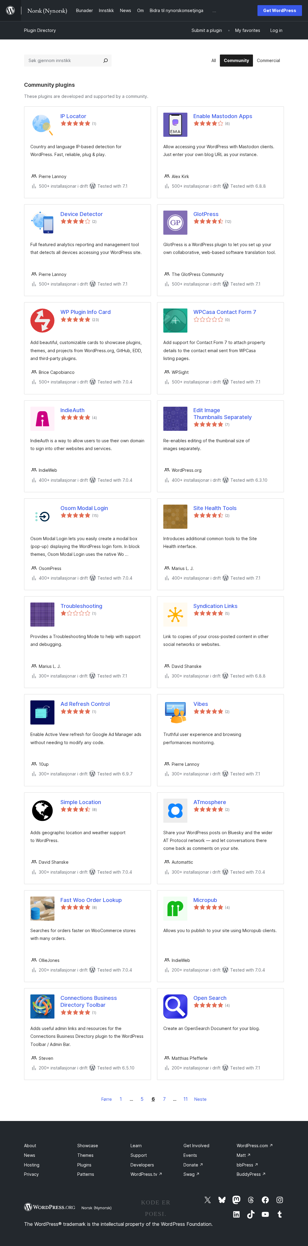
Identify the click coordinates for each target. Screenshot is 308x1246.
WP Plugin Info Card (85, 312)
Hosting (31, 1164)
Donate (193, 1164)
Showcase (87, 1145)
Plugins (84, 1164)
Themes (85, 1155)
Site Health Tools (215, 508)
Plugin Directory (40, 30)
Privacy (31, 1174)
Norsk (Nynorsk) (97, 1207)
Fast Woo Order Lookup (91, 900)
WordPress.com (255, 1145)
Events (190, 1155)
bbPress (247, 1164)
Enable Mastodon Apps (222, 116)
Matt (244, 1155)
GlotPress (206, 214)
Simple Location (80, 802)
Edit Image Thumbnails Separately (222, 413)
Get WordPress (279, 10)
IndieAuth (72, 410)
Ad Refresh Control (85, 704)
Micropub (205, 900)
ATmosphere (209, 802)
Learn (136, 1145)
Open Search (209, 998)
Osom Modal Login (84, 508)
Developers (142, 1164)
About (30, 1145)
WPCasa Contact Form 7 (224, 312)
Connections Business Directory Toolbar (88, 1001)
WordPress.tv (146, 1174)
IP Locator (73, 116)
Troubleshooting (81, 606)
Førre (106, 1099)
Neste (200, 1099)
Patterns (85, 1174)
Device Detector (81, 214)
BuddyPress (251, 1174)
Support (139, 1155)
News (29, 1155)
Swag (191, 1174)
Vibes (200, 704)
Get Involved (196, 1145)
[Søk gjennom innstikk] (106, 61)
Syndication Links (215, 606)
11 (185, 1099)
